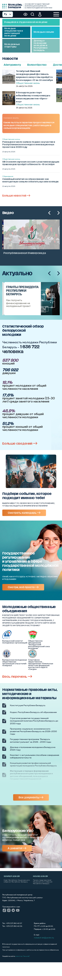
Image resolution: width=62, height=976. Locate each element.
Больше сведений (17, 443)
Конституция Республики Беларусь (27, 706)
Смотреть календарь (22, 513)
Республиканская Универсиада (23, 253)
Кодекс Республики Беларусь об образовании (33, 712)
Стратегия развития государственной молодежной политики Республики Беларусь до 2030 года (34, 721)
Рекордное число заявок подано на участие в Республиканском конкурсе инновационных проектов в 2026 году (28, 144)
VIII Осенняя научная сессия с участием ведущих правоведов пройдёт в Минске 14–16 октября (30, 163)
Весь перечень (15, 676)
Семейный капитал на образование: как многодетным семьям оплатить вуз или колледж (30, 180)
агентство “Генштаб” (22, 956)
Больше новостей (14, 196)
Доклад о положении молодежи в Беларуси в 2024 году (32, 748)
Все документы (29, 797)
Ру (5, 14)
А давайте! (15, 848)
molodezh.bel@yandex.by (44, 938)
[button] (49, 213)
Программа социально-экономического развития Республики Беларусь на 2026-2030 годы (33, 731)
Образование (7, 176)
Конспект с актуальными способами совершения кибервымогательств (34, 756)
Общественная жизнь (28, 83)
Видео (8, 212)
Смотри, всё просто (21, 587)
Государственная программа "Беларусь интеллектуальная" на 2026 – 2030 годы (30, 740)
